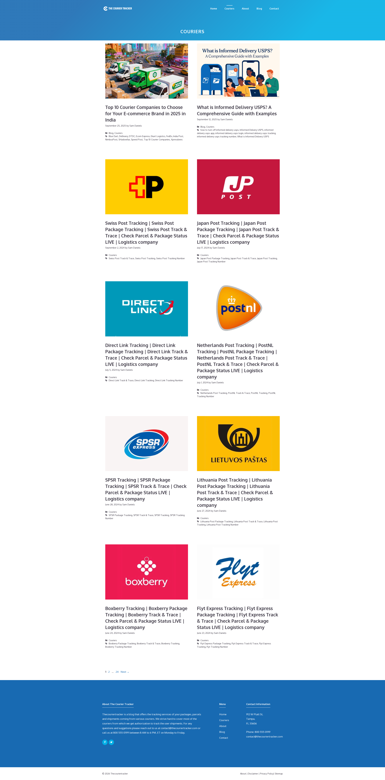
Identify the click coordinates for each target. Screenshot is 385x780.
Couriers (229, 8)
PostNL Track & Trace (239, 393)
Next (125, 671)
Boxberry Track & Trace (148, 643)
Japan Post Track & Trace (243, 258)
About (245, 8)
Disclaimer (253, 773)
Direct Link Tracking (144, 380)
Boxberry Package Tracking (122, 643)
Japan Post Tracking (267, 258)
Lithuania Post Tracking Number (223, 524)
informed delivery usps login (229, 133)
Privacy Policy (266, 773)
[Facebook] (105, 742)
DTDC (132, 136)
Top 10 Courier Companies (157, 139)
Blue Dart (113, 136)
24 (117, 671)
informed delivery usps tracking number (216, 136)
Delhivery (123, 136)
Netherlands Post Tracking (213, 393)
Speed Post (137, 139)
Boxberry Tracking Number (118, 646)
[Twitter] (111, 742)
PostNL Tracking (259, 393)
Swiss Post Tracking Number (170, 258)
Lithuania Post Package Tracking (216, 521)
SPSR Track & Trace (143, 515)
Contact (274, 8)
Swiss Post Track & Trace (121, 258)
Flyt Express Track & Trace (245, 643)
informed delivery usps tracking (260, 133)
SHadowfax (124, 139)
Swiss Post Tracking (145, 258)
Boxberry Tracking (170, 643)
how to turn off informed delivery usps (219, 129)
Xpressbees (177, 139)
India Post (178, 136)
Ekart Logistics (158, 136)
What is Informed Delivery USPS (253, 136)
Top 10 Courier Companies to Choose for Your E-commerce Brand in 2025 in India (145, 113)
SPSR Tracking (161, 515)
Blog (259, 8)
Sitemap (279, 773)
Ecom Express (143, 136)
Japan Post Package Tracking (214, 258)
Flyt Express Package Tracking (215, 643)
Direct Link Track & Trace (121, 380)
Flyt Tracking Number (217, 646)
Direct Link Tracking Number (169, 380)
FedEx (169, 136)
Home (213, 8)
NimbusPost (111, 139)
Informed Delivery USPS (251, 129)
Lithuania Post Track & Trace (248, 521)
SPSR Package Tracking (120, 515)
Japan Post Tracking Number (211, 261)
